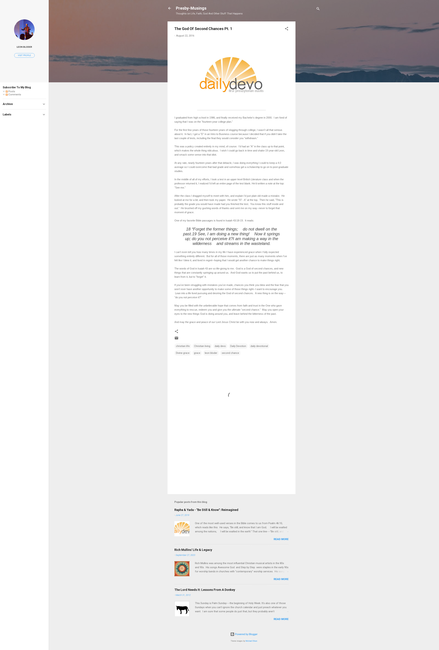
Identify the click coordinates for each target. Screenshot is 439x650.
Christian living (202, 346)
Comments (14, 94)
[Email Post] (176, 339)
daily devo (220, 346)
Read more (281, 539)
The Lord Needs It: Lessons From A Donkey (204, 590)
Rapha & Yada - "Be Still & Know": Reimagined (206, 510)
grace (197, 352)
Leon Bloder (24, 46)
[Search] (318, 9)
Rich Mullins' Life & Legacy (193, 550)
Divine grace (182, 352)
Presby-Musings (191, 8)
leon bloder (211, 352)
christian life (183, 346)
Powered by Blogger (246, 634)
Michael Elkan (251, 641)
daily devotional (259, 346)
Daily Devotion (238, 346)
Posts (11, 91)
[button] (286, 29)
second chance (230, 352)
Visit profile (24, 55)
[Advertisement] (309, 72)
